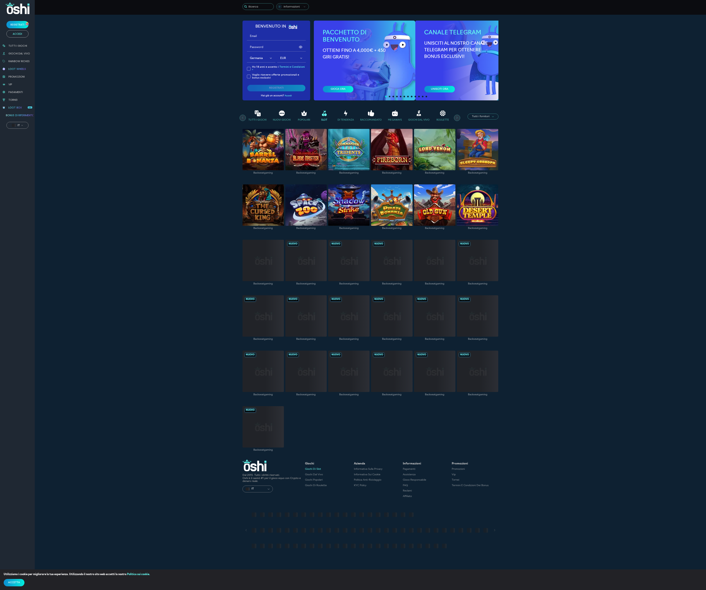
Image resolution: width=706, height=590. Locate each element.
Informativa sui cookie (367, 474)
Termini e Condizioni (292, 67)
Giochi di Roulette (316, 485)
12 (426, 97)
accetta (14, 582)
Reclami (407, 490)
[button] (271, 58)
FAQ (405, 485)
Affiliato (407, 496)
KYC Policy (360, 485)
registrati (17, 24)
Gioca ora (338, 89)
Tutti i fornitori (480, 116)
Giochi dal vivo (314, 474)
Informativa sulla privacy (368, 469)
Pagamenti (409, 469)
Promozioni (458, 469)
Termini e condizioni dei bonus (470, 485)
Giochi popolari (314, 480)
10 (419, 97)
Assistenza (409, 474)
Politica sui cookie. (138, 574)
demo (263, 159)
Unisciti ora (439, 89)
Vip (454, 474)
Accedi (17, 34)
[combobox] (292, 6)
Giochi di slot (313, 469)
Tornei (455, 480)
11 (423, 97)
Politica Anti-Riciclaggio (367, 480)
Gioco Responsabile (414, 480)
